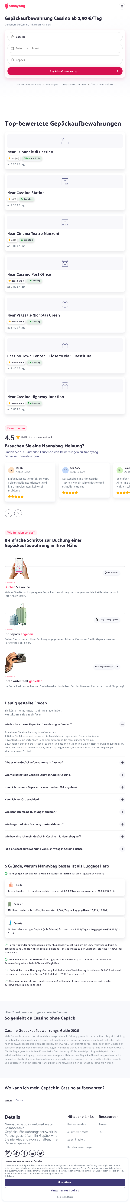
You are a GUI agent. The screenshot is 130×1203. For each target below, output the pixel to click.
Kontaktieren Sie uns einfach (22, 714)
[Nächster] (18, 513)
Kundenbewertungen (80, 1147)
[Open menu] (122, 6)
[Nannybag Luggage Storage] (18, 6)
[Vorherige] (8, 513)
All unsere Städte (77, 1132)
